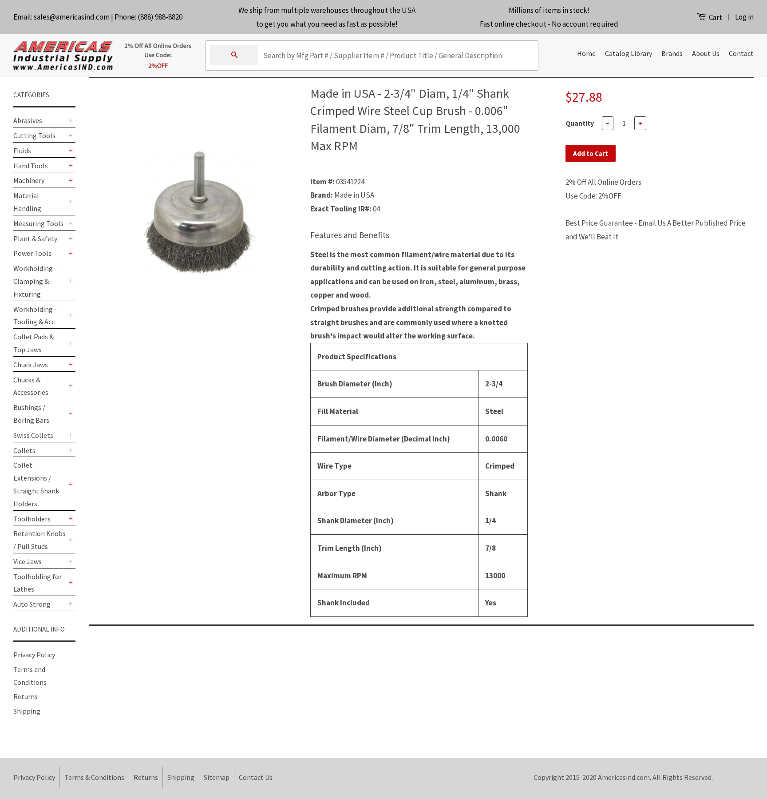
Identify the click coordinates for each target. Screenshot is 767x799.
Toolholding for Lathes (37, 583)
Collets (24, 450)
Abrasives (27, 120)
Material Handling (27, 202)
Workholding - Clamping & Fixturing (35, 281)
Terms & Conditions (94, 777)
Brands (672, 53)
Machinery (28, 180)
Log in (744, 17)
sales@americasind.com (72, 17)
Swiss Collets (33, 435)
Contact (741, 53)
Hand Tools (30, 165)
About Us (706, 53)
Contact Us (256, 777)
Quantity (579, 123)
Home (586, 53)
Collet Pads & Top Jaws (33, 343)
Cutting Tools (34, 135)
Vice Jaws (27, 561)
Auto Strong (32, 604)
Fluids (22, 150)
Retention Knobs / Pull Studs (39, 540)
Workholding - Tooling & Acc (35, 315)
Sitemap (216, 777)
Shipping (26, 711)
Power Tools (32, 253)
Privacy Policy (34, 654)
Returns (25, 696)
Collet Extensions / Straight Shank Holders (36, 484)
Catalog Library (628, 53)
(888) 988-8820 (160, 17)
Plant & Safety (35, 238)
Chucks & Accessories (30, 386)
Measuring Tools (38, 223)
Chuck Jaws (30, 364)
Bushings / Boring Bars (31, 414)
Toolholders (32, 518)
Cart (715, 17)
